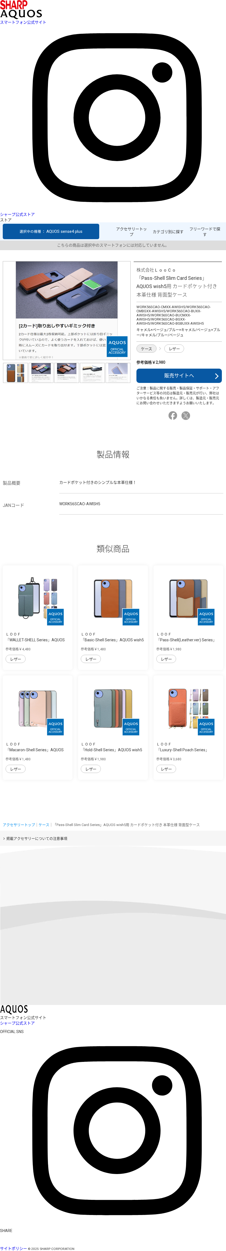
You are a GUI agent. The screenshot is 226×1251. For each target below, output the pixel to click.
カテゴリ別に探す (168, 232)
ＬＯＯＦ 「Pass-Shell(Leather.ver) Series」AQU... (186, 640)
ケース (146, 349)
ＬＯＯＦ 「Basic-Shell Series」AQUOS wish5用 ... (112, 640)
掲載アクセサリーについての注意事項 (36, 838)
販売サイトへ (179, 376)
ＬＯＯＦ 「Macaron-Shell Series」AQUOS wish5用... (35, 750)
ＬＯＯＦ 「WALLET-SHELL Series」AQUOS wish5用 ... (35, 640)
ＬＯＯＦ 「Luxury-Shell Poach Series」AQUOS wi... (182, 750)
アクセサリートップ (131, 232)
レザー (174, 349)
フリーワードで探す (204, 232)
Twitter (186, 415)
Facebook (173, 415)
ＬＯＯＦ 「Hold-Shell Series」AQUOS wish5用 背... (111, 750)
